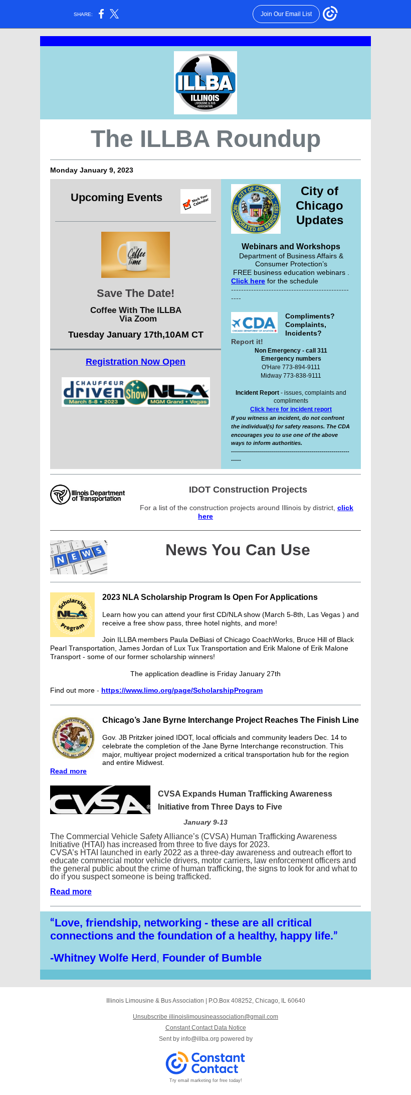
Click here (248, 281)
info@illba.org (200, 1038)
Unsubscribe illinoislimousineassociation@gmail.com (205, 1016)
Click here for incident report (291, 409)
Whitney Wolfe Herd (105, 958)
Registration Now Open (135, 362)
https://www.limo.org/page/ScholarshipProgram (182, 690)
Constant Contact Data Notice (205, 1027)
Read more (68, 771)
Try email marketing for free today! (205, 1080)
